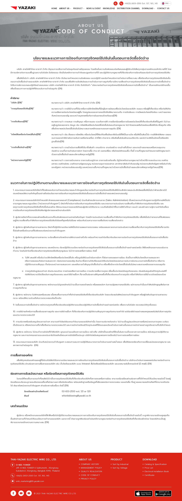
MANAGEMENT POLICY (91, 467)
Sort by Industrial (120, 464)
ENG (167, 3)
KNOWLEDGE (109, 8)
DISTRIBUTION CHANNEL (128, 8)
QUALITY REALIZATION (91, 471)
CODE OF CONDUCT (90, 475)
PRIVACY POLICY (88, 478)
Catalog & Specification (156, 464)
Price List (149, 467)
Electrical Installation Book (157, 471)
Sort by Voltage (120, 467)
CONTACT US (163, 8)
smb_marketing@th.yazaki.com (30, 481)
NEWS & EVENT (93, 8)
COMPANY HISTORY (90, 464)
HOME (54, 8)
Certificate (149, 475)
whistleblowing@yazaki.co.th (76, 395)
